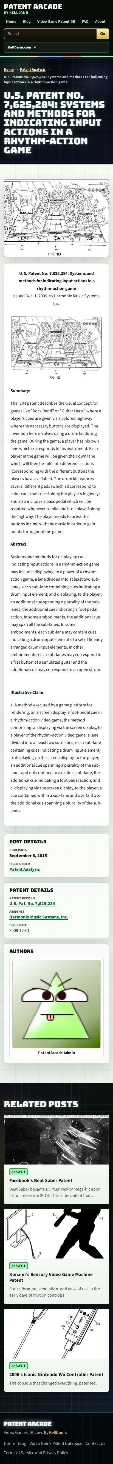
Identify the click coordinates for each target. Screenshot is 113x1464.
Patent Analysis (33, 69)
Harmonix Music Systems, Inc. (38, 917)
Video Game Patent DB (56, 21)
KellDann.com (19, 47)
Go (102, 34)
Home (11, 21)
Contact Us (95, 1443)
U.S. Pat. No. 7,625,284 (32, 904)
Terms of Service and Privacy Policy (36, 1453)
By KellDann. (55, 1432)
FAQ (85, 21)
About (100, 21)
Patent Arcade (27, 1423)
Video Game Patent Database (56, 1443)
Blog (27, 21)
